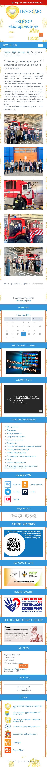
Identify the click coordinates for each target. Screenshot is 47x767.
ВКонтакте (17, 485)
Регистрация (21, 301)
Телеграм (16, 492)
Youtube (16, 499)
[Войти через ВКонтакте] (16, 516)
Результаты (8, 669)
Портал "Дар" (18, 750)
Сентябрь (21, 52)
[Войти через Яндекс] (26, 516)
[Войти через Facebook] (21, 516)
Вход (29, 301)
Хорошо (10, 660)
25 (28, 52)
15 (7, 330)
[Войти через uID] (12, 516)
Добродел (17, 743)
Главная (7, 52)
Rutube (32, 492)
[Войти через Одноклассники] (35, 516)
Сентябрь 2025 (23, 315)
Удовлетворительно (15, 663)
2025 (14, 52)
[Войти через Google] (30, 516)
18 (23, 330)
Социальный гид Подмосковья (25, 734)
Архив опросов (21, 669)
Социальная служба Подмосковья (26, 727)
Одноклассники (36, 485)
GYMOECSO (17, 284)
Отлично (10, 657)
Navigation (10, 45)
